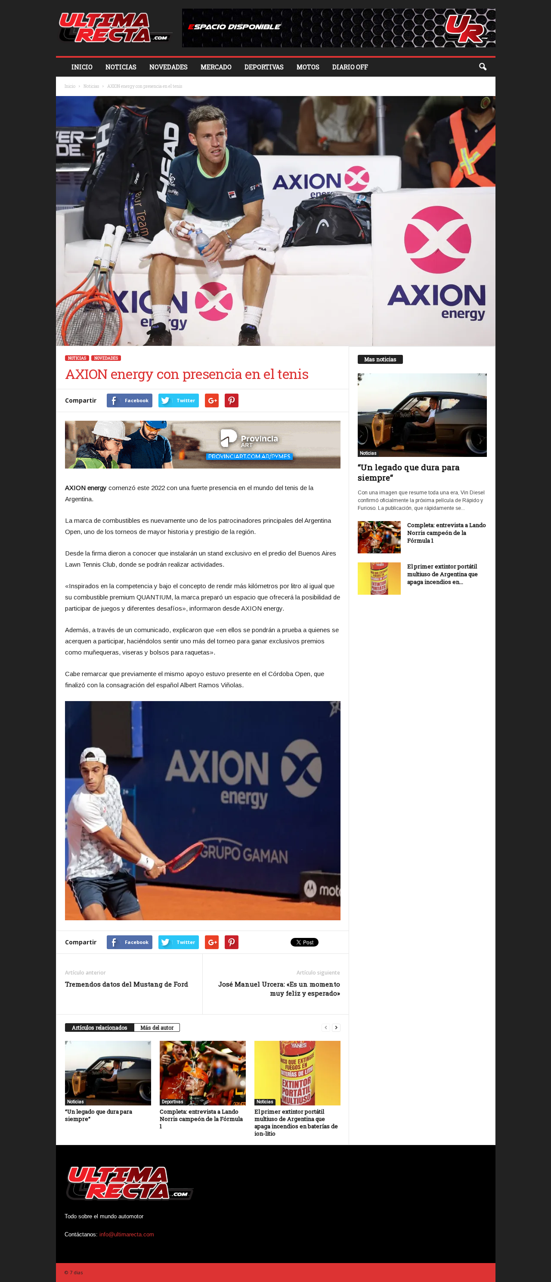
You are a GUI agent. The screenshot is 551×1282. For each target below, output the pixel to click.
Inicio (82, 67)
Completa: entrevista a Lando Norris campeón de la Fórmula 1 (201, 1119)
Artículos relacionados (99, 1027)
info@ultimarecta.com (126, 1234)
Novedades (168, 67)
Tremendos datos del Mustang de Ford (126, 984)
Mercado (216, 67)
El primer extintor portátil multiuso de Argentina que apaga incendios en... (442, 574)
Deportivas (264, 67)
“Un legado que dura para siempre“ (98, 1115)
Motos (308, 67)
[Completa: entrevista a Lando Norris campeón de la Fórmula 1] (203, 1073)
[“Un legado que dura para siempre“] (108, 1073)
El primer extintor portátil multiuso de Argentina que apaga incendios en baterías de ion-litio (296, 1122)
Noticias (120, 67)
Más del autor (156, 1027)
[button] (482, 67)
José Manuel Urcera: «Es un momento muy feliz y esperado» (279, 988)
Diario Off (350, 67)
